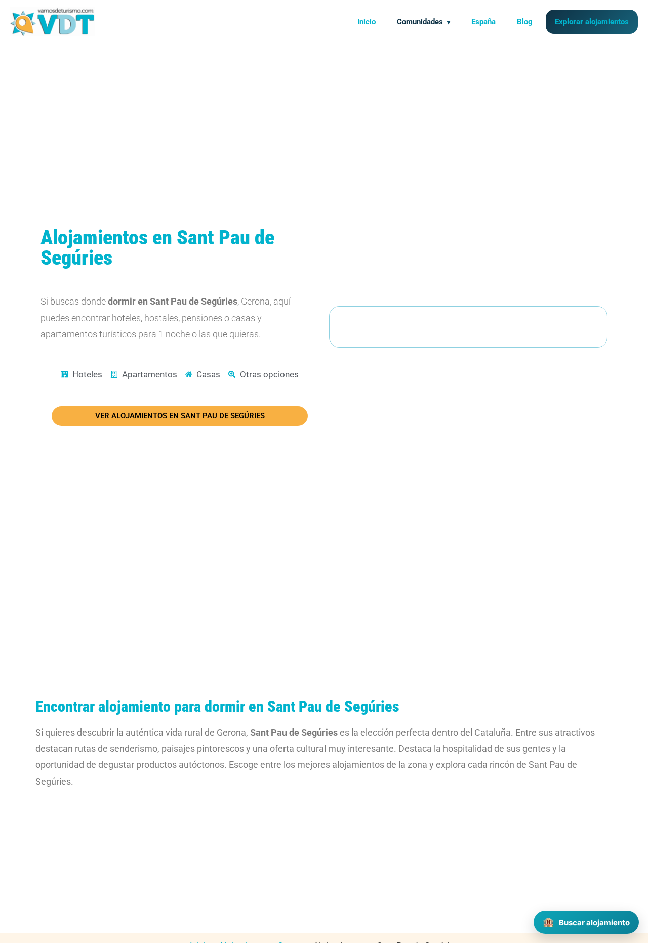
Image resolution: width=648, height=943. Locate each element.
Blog (525, 21)
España (483, 21)
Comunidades (420, 21)
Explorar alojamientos (592, 21)
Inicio (366, 21)
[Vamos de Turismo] (52, 21)
